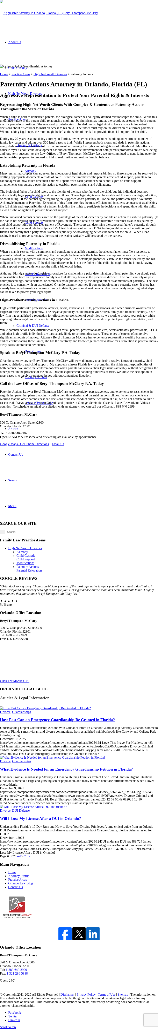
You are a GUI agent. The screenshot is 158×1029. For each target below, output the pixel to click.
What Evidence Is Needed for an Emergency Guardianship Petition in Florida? (66, 769)
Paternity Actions (27, 566)
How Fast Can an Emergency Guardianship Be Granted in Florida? (57, 720)
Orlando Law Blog (20, 883)
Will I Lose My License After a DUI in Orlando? (40, 818)
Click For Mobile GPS (14, 681)
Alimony (22, 552)
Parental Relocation (29, 570)
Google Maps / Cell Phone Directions (24, 444)
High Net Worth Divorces (50, 74)
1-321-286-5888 (17, 973)
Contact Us (15, 887)
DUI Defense (21, 810)
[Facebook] (65, 939)
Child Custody (25, 555)
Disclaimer (67, 994)
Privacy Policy (86, 994)
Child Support (25, 559)
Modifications (25, 563)
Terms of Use (106, 994)
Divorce (5, 712)
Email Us (58, 444)
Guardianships (21, 712)
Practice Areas (21, 74)
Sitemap (123, 994)
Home (4, 74)
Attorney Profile (18, 876)
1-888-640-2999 (16, 969)
